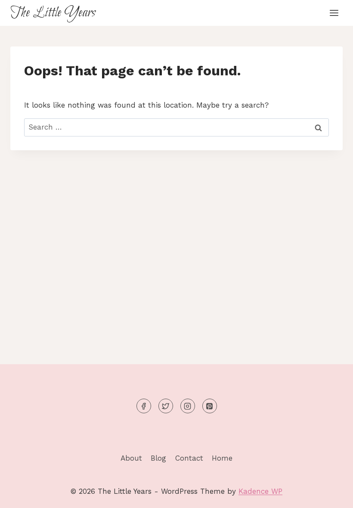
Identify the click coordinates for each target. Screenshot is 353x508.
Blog (158, 458)
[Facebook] (143, 406)
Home (222, 458)
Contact (189, 458)
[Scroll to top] (331, 495)
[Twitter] (165, 406)
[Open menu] (334, 12)
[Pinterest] (209, 406)
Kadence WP (260, 491)
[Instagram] (187, 406)
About (131, 458)
